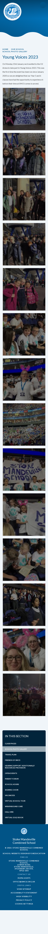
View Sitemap (24, 889)
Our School (17, 49)
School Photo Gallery (14, 51)
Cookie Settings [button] (24, 904)
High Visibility (24, 896)
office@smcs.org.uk (24, 882)
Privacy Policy (24, 900)
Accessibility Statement (24, 893)
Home (5, 49)
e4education (38, 853)
